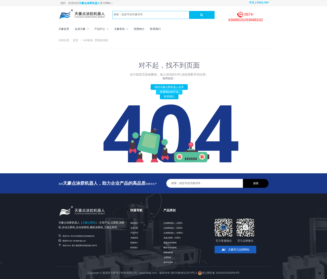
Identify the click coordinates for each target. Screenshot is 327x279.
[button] (82, 29)
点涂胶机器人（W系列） (174, 233)
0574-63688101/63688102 (82, 236)
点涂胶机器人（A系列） (174, 223)
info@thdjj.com (79, 241)
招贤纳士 (134, 243)
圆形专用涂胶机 (170, 243)
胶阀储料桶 (168, 252)
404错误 (88, 40)
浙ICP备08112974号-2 (184, 272)
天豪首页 (63, 28)
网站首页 (134, 223)
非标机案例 (168, 262)
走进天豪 (134, 228)
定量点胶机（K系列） (173, 238)
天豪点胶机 (89, 222)
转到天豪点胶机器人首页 (169, 87)
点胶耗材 (167, 257)
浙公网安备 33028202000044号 (221, 272)
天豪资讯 (134, 238)
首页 (75, 40)
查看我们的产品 (169, 91)
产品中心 (134, 233)
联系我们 (169, 96)
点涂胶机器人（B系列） (174, 228)
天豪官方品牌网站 (238, 249)
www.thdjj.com (148, 272)
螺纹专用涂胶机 (170, 248)
